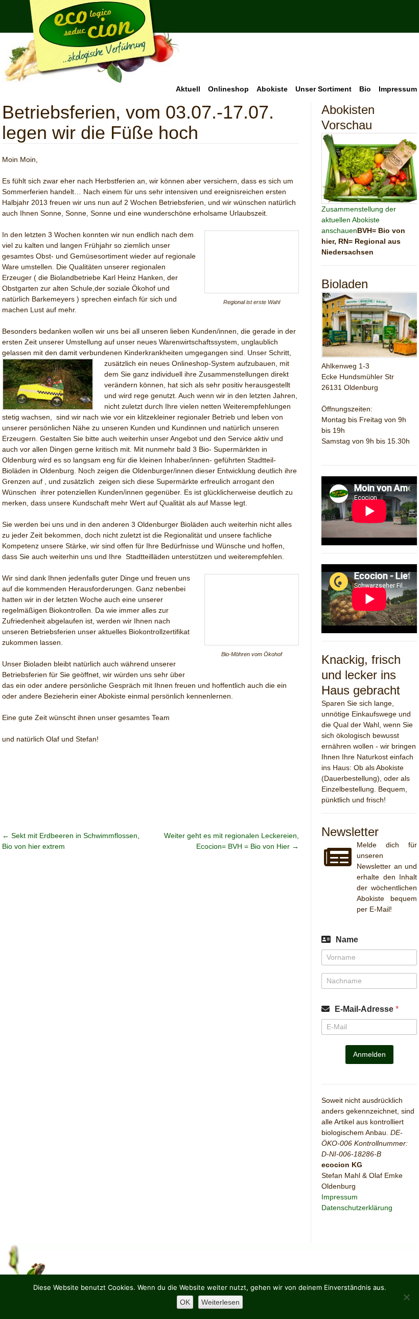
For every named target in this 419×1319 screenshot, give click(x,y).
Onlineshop (228, 89)
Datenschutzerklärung (356, 1208)
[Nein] (406, 1297)
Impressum (398, 89)
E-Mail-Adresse (367, 1009)
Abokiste (272, 89)
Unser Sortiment (323, 89)
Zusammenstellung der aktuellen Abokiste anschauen (358, 220)
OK (185, 1302)
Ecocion (91, 42)
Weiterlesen (220, 1302)
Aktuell (188, 89)
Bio (365, 89)
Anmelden (369, 1054)
